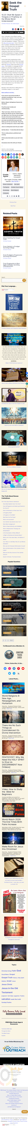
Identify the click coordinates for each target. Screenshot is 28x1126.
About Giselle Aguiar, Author (14, 1100)
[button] (3, 154)
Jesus (14, 981)
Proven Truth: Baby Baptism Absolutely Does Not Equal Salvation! (13, 592)
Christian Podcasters (14, 1101)
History (15, 977)
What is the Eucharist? (8, 519)
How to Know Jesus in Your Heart (14, 1096)
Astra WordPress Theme (7, 1119)
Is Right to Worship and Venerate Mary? (12, 535)
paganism (17, 996)
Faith (14, 971)
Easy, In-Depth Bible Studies (14, 1095)
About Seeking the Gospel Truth (11, 238)
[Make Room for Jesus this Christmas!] (13, 838)
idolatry (4, 981)
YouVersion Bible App (7, 1028)
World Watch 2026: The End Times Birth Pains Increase (12, 822)
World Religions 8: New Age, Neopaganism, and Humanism (11, 700)
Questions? (14, 1105)
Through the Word (6, 1031)
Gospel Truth (7, 977)
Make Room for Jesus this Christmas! (12, 847)
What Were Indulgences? (9, 524)
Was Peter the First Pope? (9, 517)
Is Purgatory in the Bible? (9, 515)
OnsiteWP (9, 1121)
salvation (8, 64)
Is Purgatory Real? (7, 512)
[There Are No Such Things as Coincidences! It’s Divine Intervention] (13, 717)
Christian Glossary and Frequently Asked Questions (14, 328)
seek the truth (16, 999)
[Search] (24, 280)
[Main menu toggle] (25, 6)
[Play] (3, 32)
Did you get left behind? (14, 446)
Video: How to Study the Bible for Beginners (12, 791)
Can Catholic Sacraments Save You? (12, 521)
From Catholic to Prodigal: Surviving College (11, 247)
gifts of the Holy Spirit (8, 43)
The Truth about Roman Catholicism (10, 501)
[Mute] (18, 32)
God (19, 970)
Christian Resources (14, 1093)
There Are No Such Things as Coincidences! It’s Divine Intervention (11, 729)
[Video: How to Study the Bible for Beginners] (13, 781)
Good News (5, 974)
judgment (4, 996)
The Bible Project (6, 1033)
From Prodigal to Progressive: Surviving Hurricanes (12, 255)
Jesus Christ (7, 984)
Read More (7, 572)
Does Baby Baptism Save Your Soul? (12, 503)
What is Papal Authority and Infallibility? (12, 526)
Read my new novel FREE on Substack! (14, 425)
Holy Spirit (21, 977)
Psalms (22, 996)
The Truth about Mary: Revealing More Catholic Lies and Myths (13, 628)
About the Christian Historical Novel (14, 1103)
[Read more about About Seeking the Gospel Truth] (13, 226)
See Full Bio (15, 181)
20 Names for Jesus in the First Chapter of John (13, 403)
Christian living (6, 971)
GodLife (3, 1035)
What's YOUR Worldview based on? (14, 363)
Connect (16, 1123)
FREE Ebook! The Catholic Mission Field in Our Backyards (14, 1090)
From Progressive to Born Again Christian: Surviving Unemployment (11, 265)
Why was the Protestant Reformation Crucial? (14, 546)
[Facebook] (7, 196)
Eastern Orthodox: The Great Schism (12, 556)
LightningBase (22, 1119)
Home (14, 1088)
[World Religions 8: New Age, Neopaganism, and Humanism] (13, 688)
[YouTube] (16, 196)
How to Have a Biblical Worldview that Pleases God (14, 383)
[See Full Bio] (19, 181)
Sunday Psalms (6, 1002)
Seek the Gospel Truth (15, 6)
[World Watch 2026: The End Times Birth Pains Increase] (13, 810)
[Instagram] (12, 196)
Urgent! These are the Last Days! (14, 1091)
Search (3, 277)
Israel (9, 981)
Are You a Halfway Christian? (14, 467)
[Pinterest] (14, 196)
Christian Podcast (6, 23)
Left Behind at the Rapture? (14, 1106)
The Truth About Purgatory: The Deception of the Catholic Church (12, 604)
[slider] (22, 32)
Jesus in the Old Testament (10, 990)
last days (10, 996)
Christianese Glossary (14, 1098)
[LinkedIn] (19, 196)
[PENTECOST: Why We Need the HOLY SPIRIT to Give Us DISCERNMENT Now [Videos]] (13, 747)
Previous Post (13, 202)
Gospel (12, 974)
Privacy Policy (16, 1121)
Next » (11, 640)
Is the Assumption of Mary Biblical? (11, 532)
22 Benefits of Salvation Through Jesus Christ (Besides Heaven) (13, 568)
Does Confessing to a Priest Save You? (12, 510)
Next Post (13, 205)
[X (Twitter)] (10, 196)
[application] (13, 32)
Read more (9, 708)
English (6, 289)
